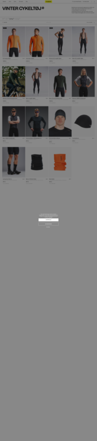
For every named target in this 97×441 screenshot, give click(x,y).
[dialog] (48, 220)
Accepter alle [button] (48, 219)
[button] (48, 227)
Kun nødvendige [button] (48, 223)
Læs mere (50, 217)
